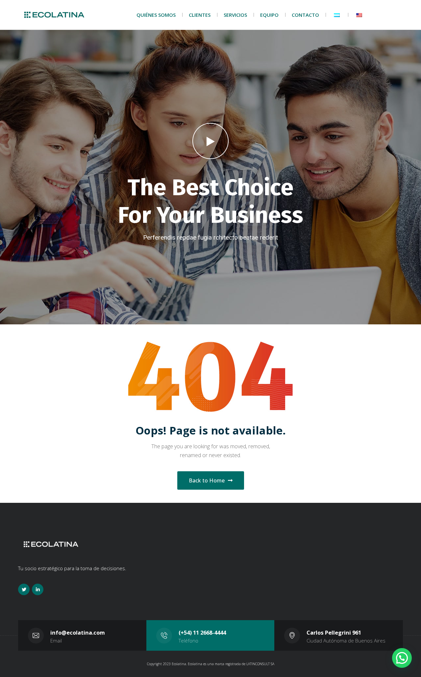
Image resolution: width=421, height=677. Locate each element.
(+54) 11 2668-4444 (202, 632)
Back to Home (207, 480)
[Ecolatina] (54, 15)
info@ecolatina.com (77, 632)
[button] (402, 658)
